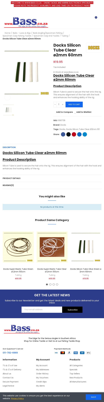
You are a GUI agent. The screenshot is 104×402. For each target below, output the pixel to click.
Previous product (92, 36)
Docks (63, 125)
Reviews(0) (8, 185)
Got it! (93, 397)
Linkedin (79, 134)
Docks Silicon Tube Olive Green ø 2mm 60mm (85, 270)
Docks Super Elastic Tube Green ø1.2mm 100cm (18, 270)
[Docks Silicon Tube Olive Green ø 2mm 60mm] (85, 247)
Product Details (11, 178)
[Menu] (4, 12)
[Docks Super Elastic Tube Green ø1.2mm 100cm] (18, 247)
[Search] (90, 18)
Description (9, 147)
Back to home (96, 36)
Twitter (68, 134)
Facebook (63, 134)
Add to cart (74, 104)
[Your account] (100, 18)
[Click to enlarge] (7, 97)
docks (62, 129)
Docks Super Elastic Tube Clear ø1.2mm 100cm (51, 270)
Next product (99, 36)
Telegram (85, 134)
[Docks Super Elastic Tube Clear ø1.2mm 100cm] (51, 247)
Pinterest (74, 134)
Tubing (18, 275)
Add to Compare (64, 112)
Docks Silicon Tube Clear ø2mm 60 (83, 129)
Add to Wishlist (83, 112)
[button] (47, 284)
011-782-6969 (10, 352)
